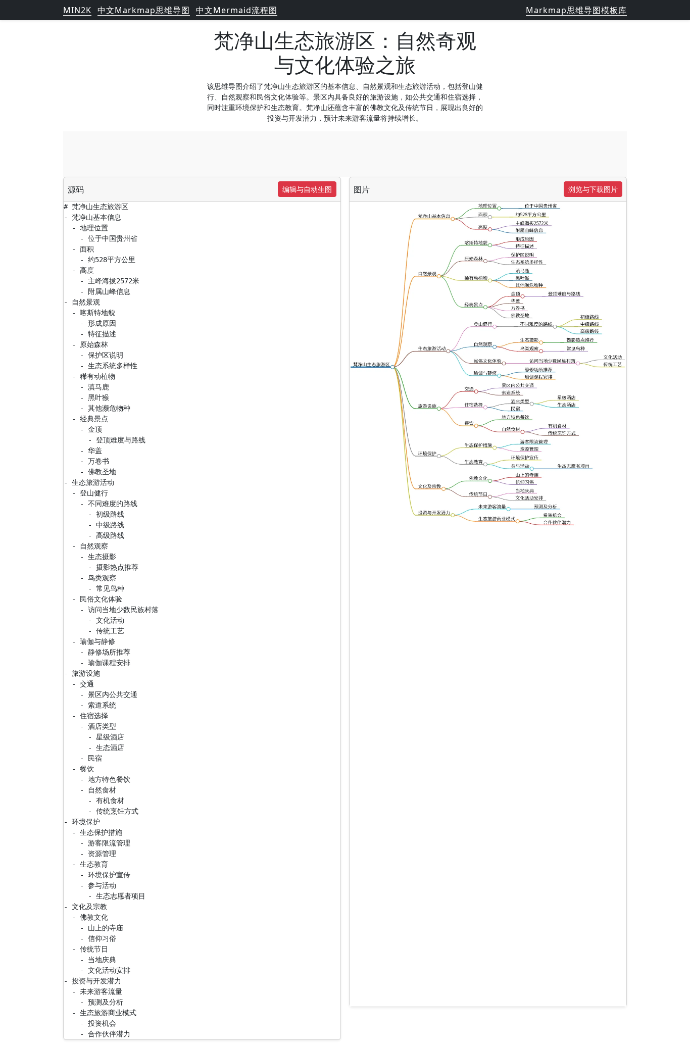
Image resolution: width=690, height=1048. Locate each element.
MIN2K (77, 10)
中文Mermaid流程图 (236, 10)
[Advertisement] (345, 154)
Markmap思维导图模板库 (576, 10)
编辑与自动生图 (307, 189)
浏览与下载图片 (593, 189)
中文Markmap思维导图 (143, 10)
